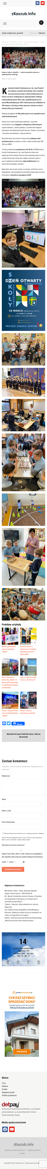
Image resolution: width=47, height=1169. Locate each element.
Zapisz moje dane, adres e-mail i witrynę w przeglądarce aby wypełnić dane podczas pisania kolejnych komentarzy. (22, 855)
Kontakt (4, 1089)
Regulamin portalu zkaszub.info (15, 1150)
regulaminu (35, 833)
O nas (4, 1083)
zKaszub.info (23, 1144)
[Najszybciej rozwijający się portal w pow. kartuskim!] (23, 13)
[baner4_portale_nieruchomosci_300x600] (22, 1022)
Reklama (5, 1086)
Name (4, 799)
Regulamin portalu (8, 1092)
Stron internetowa (8, 822)
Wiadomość (6, 776)
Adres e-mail (6, 811)
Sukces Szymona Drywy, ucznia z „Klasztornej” (28, 678)
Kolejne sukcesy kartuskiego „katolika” (28, 712)
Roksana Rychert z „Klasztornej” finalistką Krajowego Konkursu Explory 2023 (28, 650)
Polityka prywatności (9, 1095)
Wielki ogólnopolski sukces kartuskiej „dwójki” (9, 649)
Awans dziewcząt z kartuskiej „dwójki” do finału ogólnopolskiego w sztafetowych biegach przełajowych (10, 682)
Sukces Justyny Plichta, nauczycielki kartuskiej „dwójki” (10, 713)
